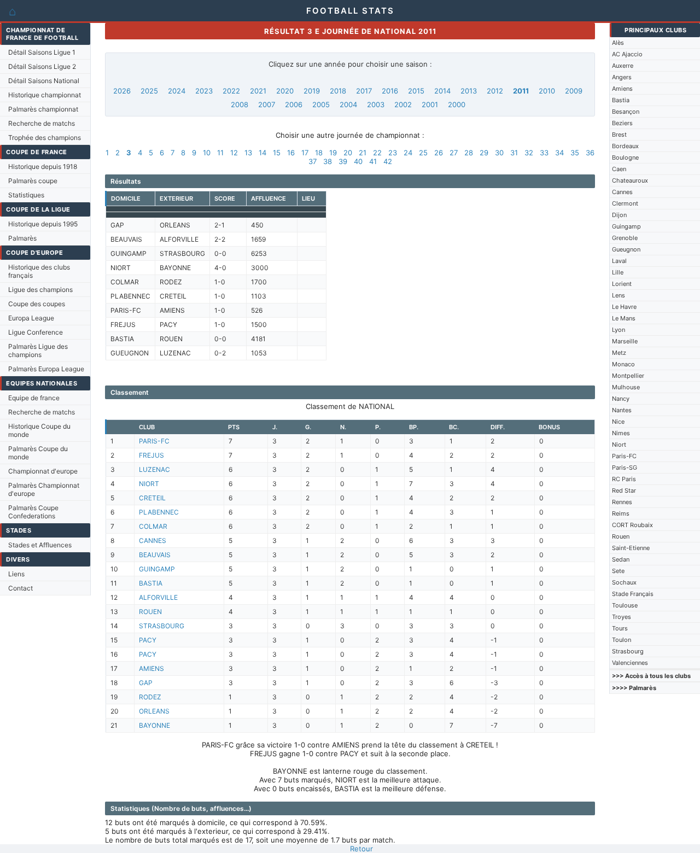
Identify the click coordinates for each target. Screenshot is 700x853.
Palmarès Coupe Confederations (33, 512)
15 (277, 152)
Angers (622, 77)
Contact (20, 588)
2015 (416, 90)
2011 (521, 90)
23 (392, 152)
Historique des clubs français (39, 271)
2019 (312, 90)
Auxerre (622, 65)
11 (220, 152)
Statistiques (26, 195)
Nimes (621, 433)
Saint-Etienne (631, 548)
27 (454, 152)
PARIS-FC (154, 441)
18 (319, 152)
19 (333, 152)
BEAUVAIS (155, 555)
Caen (619, 169)
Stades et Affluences (40, 545)
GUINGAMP (157, 569)
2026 (122, 90)
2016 (390, 90)
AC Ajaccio (627, 54)
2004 (348, 104)
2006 (293, 104)
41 (373, 161)
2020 (285, 90)
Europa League (31, 318)
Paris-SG (624, 467)
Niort (619, 444)
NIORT (149, 484)
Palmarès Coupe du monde (38, 453)
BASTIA (150, 583)
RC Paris (624, 479)
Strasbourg (628, 651)
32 (528, 152)
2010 (547, 90)
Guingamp (626, 226)
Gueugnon (626, 249)
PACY (147, 640)
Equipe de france (34, 398)
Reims (620, 513)
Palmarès (22, 238)
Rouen (620, 536)
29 (484, 152)
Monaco (623, 364)
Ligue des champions (40, 289)
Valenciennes (630, 663)
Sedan (620, 559)
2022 (231, 90)
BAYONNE (154, 725)
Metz (619, 353)
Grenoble (625, 238)
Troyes (621, 617)
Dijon (619, 215)
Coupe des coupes (36, 304)
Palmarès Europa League (46, 369)
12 (234, 152)
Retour (361, 848)
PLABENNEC (159, 512)
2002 (403, 104)
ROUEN (150, 611)
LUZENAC (154, 469)
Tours (620, 628)
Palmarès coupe (32, 181)
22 (377, 152)
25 (423, 152)
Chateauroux (630, 180)
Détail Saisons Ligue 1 (41, 52)
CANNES (152, 540)
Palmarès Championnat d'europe (43, 489)
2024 (176, 90)
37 (312, 161)
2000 (456, 104)
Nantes (622, 410)
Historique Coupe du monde (39, 430)
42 (387, 161)
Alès (618, 42)
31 (514, 152)
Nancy (620, 398)
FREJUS (151, 455)
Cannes (622, 192)
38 (327, 161)
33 (544, 152)
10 (207, 152)
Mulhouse (626, 387)
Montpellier (628, 375)
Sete (618, 571)
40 (358, 161)
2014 (442, 90)
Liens (16, 574)
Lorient (622, 284)
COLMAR (153, 526)
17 (304, 152)
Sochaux (624, 582)
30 (499, 152)
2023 (204, 90)
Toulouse (625, 605)
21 (362, 152)
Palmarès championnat (43, 109)
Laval (619, 261)
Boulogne (625, 157)
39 (343, 161)
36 (590, 152)
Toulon (621, 640)
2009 (573, 90)
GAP (146, 683)
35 (574, 152)
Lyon (618, 330)
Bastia (620, 100)
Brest (619, 134)
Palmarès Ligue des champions (38, 350)
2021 (258, 90)
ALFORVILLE (158, 597)
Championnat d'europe (43, 471)
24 (408, 152)
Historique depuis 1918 (42, 166)
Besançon (625, 111)
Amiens (622, 88)
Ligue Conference (35, 332)
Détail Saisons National (43, 81)
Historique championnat (44, 95)
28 (468, 152)
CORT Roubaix (632, 525)
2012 (495, 90)
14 (262, 152)
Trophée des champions (44, 137)
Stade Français (633, 594)
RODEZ (150, 697)
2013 (468, 90)
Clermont (625, 203)
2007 (266, 104)
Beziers (622, 123)
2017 (364, 90)
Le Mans (623, 318)
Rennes (622, 502)
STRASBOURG (161, 626)
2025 (149, 90)
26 (438, 152)
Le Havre (624, 307)
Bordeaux (625, 146)
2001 (430, 104)
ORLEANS (154, 711)
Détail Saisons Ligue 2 (42, 66)
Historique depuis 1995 (43, 224)
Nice (618, 421)
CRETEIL (152, 498)
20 (347, 152)
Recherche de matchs (41, 123)
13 (248, 152)
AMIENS (151, 668)
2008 (239, 104)
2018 (338, 90)
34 (559, 152)
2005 (321, 104)
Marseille (625, 341)
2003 (375, 104)
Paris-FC (624, 456)
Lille (617, 272)
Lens (618, 295)
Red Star (624, 490)
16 (291, 152)
